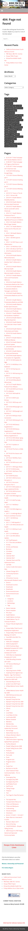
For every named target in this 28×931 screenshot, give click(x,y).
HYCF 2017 (9, 668)
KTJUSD (6, 132)
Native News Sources (12, 733)
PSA (13, 141)
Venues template (11, 811)
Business (8, 549)
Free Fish (19, 117)
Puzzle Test (9, 766)
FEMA (6, 117)
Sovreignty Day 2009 (12, 779)
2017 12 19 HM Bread (12, 533)
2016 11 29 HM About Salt (13, 246)
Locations (10, 601)
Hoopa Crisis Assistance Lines (14, 846)
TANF (16, 144)
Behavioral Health (10, 105)
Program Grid (10, 759)
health (18, 120)
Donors (8, 582)
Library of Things (9, 134)
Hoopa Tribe (8, 124)
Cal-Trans (18, 105)
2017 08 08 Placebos (12, 476)
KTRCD (11, 132)
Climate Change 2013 (12, 571)
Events (8, 596)
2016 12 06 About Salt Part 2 (14, 249)
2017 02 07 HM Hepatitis (13, 378)
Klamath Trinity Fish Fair (13, 699)
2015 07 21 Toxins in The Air (14, 193)
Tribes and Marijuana (12, 804)
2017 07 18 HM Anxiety (12, 469)
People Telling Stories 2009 (14, 748)
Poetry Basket (10, 753)
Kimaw (6, 129)
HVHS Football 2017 (12, 644)
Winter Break (13, 146)
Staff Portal (9, 786)
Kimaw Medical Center (15, 129)
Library (8, 708)
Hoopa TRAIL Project (12, 56)
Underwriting (10, 808)
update (7, 146)
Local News (9, 713)
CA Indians (9, 551)
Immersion (17, 127)
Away (16, 98)
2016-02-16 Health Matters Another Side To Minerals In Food (13, 262)
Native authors (9, 139)
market (17, 134)
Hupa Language (17, 124)
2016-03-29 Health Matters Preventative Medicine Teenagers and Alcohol (13, 289)
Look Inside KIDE (11, 717)
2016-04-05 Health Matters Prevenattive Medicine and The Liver (13, 295)
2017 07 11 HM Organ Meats (14, 467)
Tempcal (8, 791)
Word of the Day (11, 824)
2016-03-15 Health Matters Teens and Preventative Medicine (13, 278)
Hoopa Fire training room (12, 122)
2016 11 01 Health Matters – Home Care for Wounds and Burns (13, 229)
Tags (8, 605)
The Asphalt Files (11, 799)
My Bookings (11, 603)
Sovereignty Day (11, 777)
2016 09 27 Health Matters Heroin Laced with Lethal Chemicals (12, 209)
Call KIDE (8, 565)
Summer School (9, 144)
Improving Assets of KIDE (13, 670)
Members (9, 722)
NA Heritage (9, 730)
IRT (21, 127)
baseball (7, 101)
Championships (9, 108)
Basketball (14, 101)
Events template (11, 610)
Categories (10, 599)
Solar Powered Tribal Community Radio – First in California (12, 773)
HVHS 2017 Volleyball (12, 641)
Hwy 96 (6, 127)
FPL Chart (9, 613)
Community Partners (12, 573)
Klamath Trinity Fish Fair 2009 (14, 704)
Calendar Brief (10, 556)
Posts (7, 757)
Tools (19, 144)
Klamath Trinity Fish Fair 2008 (14, 702)
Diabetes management (11, 110)
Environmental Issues (12, 591)
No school (8, 141)
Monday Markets (9, 136)
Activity (8, 545)
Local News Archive (11, 715)
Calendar (8, 553)
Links (7, 710)
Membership (10, 724)
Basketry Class (9, 103)
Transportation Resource (13, 802)
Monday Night (19, 136)
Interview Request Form (13, 682)
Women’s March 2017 (12, 822)
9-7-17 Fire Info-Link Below (13, 542)
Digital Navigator (9, 115)
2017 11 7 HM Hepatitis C (13, 522)
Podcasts (9, 751)
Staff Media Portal (11, 784)
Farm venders (19, 115)
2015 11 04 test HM (11, 195)
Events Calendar (11, 608)
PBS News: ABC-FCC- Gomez (14, 54)
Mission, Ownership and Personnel (12, 863)
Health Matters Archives (13, 617)
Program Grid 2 (10, 762)
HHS (22, 120)
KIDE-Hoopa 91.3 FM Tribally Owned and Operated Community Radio (13, 833)
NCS (15, 139)
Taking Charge (10, 788)
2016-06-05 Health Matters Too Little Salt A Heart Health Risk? (13, 324)
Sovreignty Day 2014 (12, 782)
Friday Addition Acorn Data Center (14, 888)
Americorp (11, 98)
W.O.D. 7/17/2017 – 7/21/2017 (14, 815)
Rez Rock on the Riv (11, 768)
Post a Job (9, 755)
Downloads (9, 587)
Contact (8, 576)
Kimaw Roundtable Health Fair (12, 886)
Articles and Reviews (12, 547)
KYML (15, 132)
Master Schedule (11, 719)
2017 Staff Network (11, 540)
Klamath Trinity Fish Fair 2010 (14, 706)
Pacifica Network (11, 744)
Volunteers (9, 813)
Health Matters (10, 615)
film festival (12, 117)
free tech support (10, 120)
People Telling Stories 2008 (14, 746)
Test (7, 793)
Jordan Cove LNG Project (13, 684)
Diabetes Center (18, 108)
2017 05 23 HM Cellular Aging (14, 438)
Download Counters (12, 585)
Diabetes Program (9, 113)
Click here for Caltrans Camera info (14, 923)
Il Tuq (11, 127)
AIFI (6, 98)
